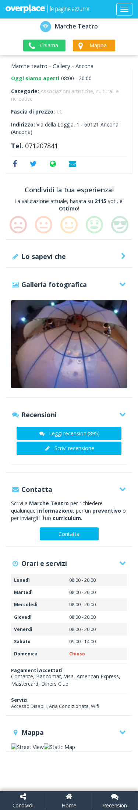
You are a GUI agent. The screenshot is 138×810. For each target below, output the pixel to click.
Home (69, 805)
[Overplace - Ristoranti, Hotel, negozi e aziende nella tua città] (47, 9)
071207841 (41, 145)
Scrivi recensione (74, 448)
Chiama (49, 45)
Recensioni (115, 805)
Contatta (69, 533)
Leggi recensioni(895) (74, 433)
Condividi (23, 805)
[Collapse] (124, 9)
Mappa (98, 45)
